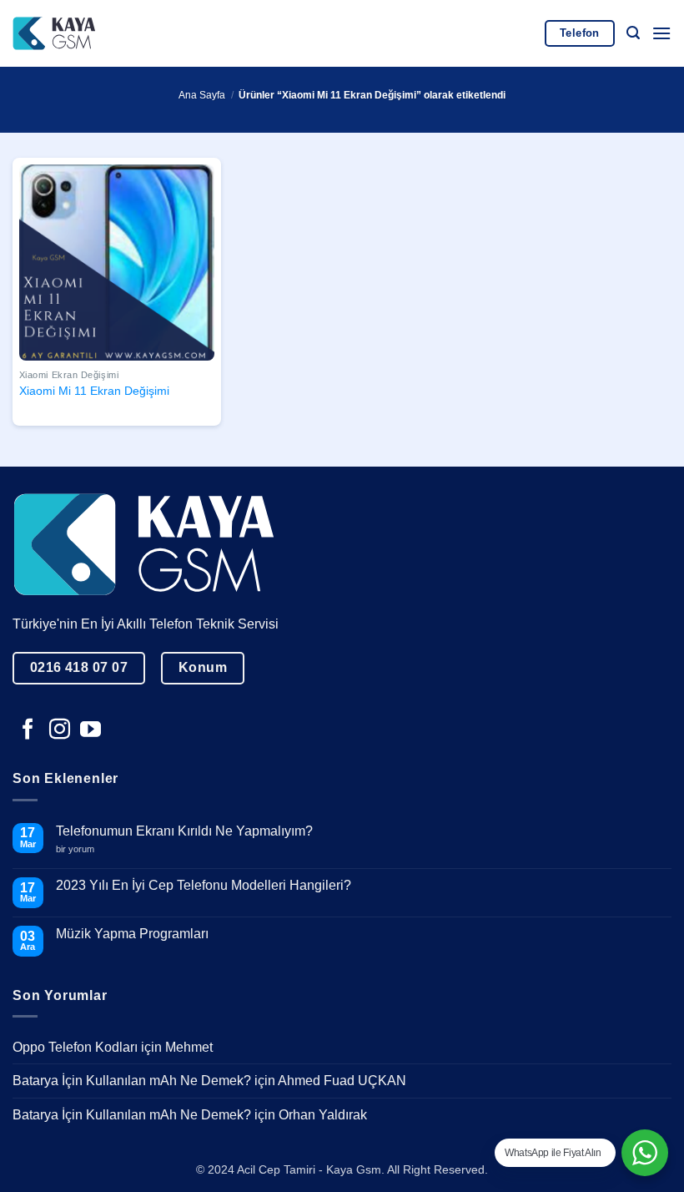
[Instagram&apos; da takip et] (59, 730)
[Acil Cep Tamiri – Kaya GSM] (54, 33)
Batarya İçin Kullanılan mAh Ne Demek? (132, 1080)
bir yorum (81, 849)
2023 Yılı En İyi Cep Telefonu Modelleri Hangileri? (203, 885)
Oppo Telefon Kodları (75, 1047)
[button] (633, 33)
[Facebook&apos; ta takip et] (28, 730)
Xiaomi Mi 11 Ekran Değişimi (94, 390)
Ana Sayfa (202, 95)
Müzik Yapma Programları (132, 934)
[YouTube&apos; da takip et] (90, 730)
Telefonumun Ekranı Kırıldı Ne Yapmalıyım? (184, 831)
